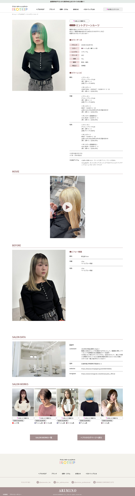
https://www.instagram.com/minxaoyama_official (98, 374)
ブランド (54, 474)
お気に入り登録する (80, 21)
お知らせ (76, 9)
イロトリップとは (89, 9)
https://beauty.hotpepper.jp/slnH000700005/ (96, 369)
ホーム (14, 14)
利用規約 (5, 494)
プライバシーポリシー (16, 494)
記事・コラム (64, 9)
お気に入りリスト (113, 9)
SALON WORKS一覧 (44, 437)
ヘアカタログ (40, 9)
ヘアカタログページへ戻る (91, 437)
